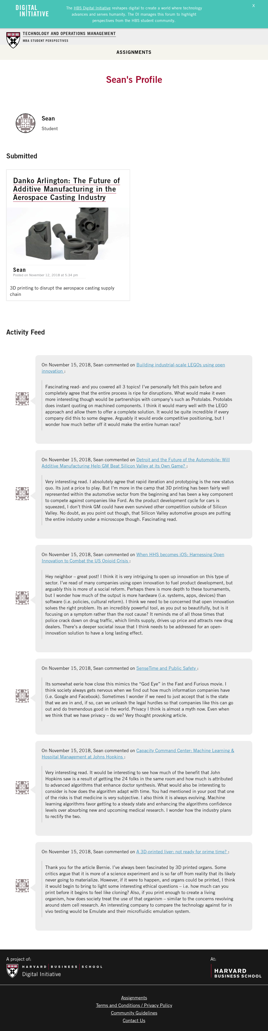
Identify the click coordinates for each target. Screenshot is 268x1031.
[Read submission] (68, 235)
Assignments (134, 52)
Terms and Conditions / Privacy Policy (134, 1005)
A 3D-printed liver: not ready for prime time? (182, 851)
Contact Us (134, 1020)
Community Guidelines (134, 1013)
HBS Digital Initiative (92, 7)
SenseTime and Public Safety (166, 668)
